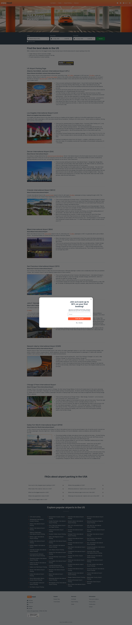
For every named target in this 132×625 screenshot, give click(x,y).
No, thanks (79, 322)
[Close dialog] (91, 299)
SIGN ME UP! (79, 318)
